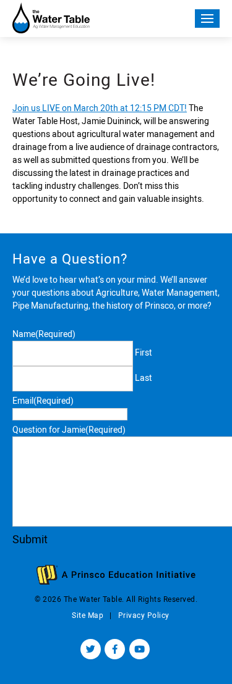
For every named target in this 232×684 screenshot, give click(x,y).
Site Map (87, 615)
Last (143, 378)
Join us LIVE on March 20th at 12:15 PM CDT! (99, 108)
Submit (30, 539)
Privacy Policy (144, 615)
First (143, 352)
